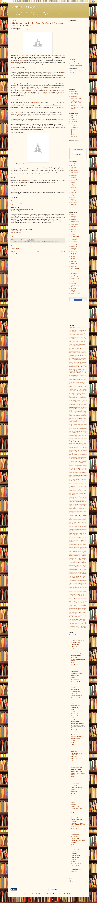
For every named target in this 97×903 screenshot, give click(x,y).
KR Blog (73, 742)
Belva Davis (84, 359)
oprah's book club (77, 527)
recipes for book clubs (82, 543)
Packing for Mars (75, 529)
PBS (77, 533)
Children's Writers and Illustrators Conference (77, 103)
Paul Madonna (73, 270)
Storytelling (81, 569)
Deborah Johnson (74, 224)
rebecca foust (75, 543)
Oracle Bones (84, 527)
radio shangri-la (83, 541)
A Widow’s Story (82, 333)
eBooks (70, 412)
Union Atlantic (84, 611)
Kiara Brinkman (74, 251)
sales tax (70, 552)
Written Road (74, 871)
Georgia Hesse (79, 434)
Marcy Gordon (31, 90)
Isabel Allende (82, 451)
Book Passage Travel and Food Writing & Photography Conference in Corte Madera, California (38, 73)
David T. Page (81, 401)
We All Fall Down (80, 615)
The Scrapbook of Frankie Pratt (79, 591)
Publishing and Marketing (76, 98)
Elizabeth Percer (77, 415)
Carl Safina (73, 197)
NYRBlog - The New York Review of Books (78, 774)
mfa (70, 507)
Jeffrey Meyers (72, 459)
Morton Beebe (73, 514)
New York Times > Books (76, 771)
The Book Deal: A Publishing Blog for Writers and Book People (78, 824)
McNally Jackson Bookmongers (77, 758)
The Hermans (73, 286)
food (70, 425)
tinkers (83, 601)
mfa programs (73, 507)
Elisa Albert (73, 229)
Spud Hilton (31, 59)
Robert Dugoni (79, 547)
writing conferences (82, 624)
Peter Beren (85, 533)
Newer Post (13, 251)
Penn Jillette (73, 177)
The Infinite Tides (76, 587)
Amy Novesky (73, 216)
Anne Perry (82, 348)
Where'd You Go (75, 619)
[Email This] (27, 240)
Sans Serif (73, 802)
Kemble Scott (73, 249)
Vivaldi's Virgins (76, 613)
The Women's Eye (72, 597)
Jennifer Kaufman (74, 243)
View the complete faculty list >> (19, 226)
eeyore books (79, 412)
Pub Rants (73, 789)
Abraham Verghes (72, 334)
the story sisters (77, 592)
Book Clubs (79, 366)
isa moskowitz (76, 451)
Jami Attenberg (74, 238)
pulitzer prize (77, 541)
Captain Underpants (77, 378)
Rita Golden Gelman (75, 273)
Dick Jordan (74, 125)
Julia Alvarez (79, 469)
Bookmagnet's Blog (75, 675)
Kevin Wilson (75, 477)
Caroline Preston (72, 382)
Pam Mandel (62, 55)
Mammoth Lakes (83, 496)
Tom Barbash (78, 602)
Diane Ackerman (72, 407)
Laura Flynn (73, 255)
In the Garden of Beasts (82, 448)
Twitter (85, 609)
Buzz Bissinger (83, 373)
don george (23, 241)
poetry (81, 537)
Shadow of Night (72, 561)
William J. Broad (81, 620)
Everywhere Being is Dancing (80, 420)
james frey (73, 454)
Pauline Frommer (28, 241)
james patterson (82, 454)
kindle (80, 479)
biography (83, 363)
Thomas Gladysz (75, 131)
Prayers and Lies (74, 538)
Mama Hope (78, 496)
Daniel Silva (81, 397)
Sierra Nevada (75, 565)
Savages (85, 556)
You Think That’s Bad (77, 627)
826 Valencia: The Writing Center (78, 640)
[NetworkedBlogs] (78, 298)
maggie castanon (83, 494)
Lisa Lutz (73, 256)
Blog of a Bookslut (75, 671)
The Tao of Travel (83, 592)
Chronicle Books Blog (75, 691)
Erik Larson (73, 180)
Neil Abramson (81, 518)
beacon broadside (83, 358)
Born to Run (84, 372)
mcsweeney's (81, 504)
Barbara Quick (75, 119)
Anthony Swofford (76, 349)
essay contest (71, 418)
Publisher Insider (80, 538)
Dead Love (73, 703)
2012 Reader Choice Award (80, 329)
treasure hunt (81, 608)
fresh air (73, 429)
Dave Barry (71, 398)
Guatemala (80, 440)
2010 (75, 329)
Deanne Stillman (79, 403)
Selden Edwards (72, 559)
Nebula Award (76, 518)
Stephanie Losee (74, 280)
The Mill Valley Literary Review (78, 840)
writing (82, 623)
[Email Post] (25, 239)
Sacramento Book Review (76, 798)
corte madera (80, 393)
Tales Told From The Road (76, 819)
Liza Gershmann (21, 60)
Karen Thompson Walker (77, 472)
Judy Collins (73, 469)
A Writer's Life (74, 646)
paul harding (75, 531)
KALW (76, 471)
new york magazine (77, 519)
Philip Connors (74, 168)
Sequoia (77, 559)
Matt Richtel (73, 265)
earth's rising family (83, 411)
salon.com (74, 552)
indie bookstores (84, 450)
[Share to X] (30, 240)
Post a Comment (15, 248)
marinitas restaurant (77, 500)
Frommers (80, 429)
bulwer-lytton (78, 373)
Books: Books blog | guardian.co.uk (75, 684)
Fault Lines (78, 422)
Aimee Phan (83, 337)
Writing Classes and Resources (77, 100)
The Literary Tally (75, 838)
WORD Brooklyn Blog (76, 869)
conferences (76, 391)
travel (78, 604)
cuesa (79, 396)
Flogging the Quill (75, 707)
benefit (70, 361)
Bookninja (73, 677)
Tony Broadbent (83, 602)
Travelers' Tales (76, 608)
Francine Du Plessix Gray (73, 428)
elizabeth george (83, 414)
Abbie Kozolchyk (15, 90)
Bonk (82, 365)
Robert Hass (84, 547)
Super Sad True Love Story (80, 570)
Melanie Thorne (75, 505)
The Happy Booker (75, 834)
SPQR (73, 568)
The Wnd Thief (83, 595)
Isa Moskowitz (74, 189)
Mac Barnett (78, 494)
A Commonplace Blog (75, 642)
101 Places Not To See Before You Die (76, 327)
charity (74, 383)
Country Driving (80, 394)
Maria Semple (79, 498)
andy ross (71, 347)
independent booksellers (73, 450)
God (84, 436)
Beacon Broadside (75, 665)
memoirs (79, 505)
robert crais (75, 547)
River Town (82, 545)
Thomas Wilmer (84, 598)
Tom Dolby (73, 290)
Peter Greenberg (81, 534)
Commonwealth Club (82, 390)
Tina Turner (79, 601)
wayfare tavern (71, 615)
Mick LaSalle (83, 511)
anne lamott (71, 348)
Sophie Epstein (74, 275)
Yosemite (70, 627)
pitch (79, 537)
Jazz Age (71, 458)
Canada (74, 376)
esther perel (79, 418)
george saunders (83, 432)
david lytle (71, 401)
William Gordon (75, 620)
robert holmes (71, 548)
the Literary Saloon (75, 836)
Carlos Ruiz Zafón (80, 379)
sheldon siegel (82, 561)
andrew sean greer (83, 345)
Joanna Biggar (75, 127)
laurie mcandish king (76, 483)
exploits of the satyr (73, 421)
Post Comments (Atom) (21, 253)
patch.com (71, 531)
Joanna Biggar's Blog (75, 738)
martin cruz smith (80, 501)
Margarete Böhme (72, 498)
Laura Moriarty (74, 187)
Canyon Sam (78, 376)
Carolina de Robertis (82, 380)
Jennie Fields (77, 459)
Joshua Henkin (75, 468)
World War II (77, 623)
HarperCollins (80, 443)
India (79, 450)
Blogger (70, 893)
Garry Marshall (72, 432)
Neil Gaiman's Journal (76, 769)
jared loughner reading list (76, 457)
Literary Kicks (74, 751)
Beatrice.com (73, 667)
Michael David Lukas (77, 508)
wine (76, 622)
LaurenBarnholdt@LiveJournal (78, 747)
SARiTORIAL (80, 556)
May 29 (77, 504)
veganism (76, 612)
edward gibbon (74, 412)
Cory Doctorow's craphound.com (78, 701)
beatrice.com (71, 359)
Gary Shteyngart (74, 202)
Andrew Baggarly (74, 163)
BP (75, 373)
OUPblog (73, 779)
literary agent (78, 489)
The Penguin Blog (75, 849)
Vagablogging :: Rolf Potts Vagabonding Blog (76, 864)
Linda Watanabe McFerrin (35, 102)
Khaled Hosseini (74, 175)
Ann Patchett (73, 190)
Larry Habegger (39, 89)
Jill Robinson (22, 90)
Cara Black (83, 378)
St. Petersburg (81, 568)
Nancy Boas (82, 516)
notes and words (77, 525)
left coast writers (74, 486)
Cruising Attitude (75, 396)
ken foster (73, 740)
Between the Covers (75, 669)
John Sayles (84, 465)
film (85, 423)
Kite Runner (71, 480)
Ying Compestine (83, 626)
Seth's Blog (73, 804)
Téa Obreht (76, 577)
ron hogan (74, 550)
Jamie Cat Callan (74, 239)
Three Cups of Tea (72, 599)
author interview (80, 354)
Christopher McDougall (82, 387)
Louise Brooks (78, 493)
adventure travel (76, 337)
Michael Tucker (83, 509)
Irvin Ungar (71, 451)
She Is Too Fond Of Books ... (77, 808)
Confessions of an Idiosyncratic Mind (77, 698)
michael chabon (80, 507)
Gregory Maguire (74, 184)
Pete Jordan (73, 271)
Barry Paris (71, 358)
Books (76, 371)
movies (82, 514)
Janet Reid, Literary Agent (77, 736)
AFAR (45, 92)
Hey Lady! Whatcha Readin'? (77, 723)
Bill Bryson (73, 165)
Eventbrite (83, 55)
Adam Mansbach (74, 185)
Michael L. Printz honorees (74, 509)
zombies (70, 629)
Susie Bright (71, 574)
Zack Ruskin (74, 136)
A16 (85, 333)
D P (73, 123)
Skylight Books (74, 810)
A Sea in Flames (76, 333)
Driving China (77, 411)
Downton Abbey (72, 411)
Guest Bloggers (74, 96)
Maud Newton (74, 756)
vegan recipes (71, 612)
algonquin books (82, 338)
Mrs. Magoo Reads (75, 763)
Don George (38, 57)
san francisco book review (76, 554)
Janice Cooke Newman (16, 112)
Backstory (73, 662)
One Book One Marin (80, 526)
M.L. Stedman (72, 494)
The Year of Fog (78, 597)
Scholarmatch (71, 558)
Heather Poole (75, 444)
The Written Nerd (75, 857)
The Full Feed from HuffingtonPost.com (75, 831)
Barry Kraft (84, 356)
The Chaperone (78, 581)
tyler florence (71, 611)
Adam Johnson (81, 335)
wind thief (73, 622)
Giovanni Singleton (72, 436)
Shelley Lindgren (76, 562)
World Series (71, 623)
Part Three (84, 530)
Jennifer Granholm (83, 459)
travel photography (83, 604)
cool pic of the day (75, 393)
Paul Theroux (84, 531)
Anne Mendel (76, 348)
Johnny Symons (81, 466)
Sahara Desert (84, 551)
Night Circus (75, 520)
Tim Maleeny (73, 288)
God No (72, 438)
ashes (75, 351)
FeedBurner (80, 157)
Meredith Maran (83, 505)
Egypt (83, 412)
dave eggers (76, 398)
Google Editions (83, 438)
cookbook (80, 391)
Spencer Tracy (81, 566)
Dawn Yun (73, 223)
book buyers (75, 366)
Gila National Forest (83, 435)
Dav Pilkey (85, 397)
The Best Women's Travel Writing (79, 580)
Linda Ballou (71, 487)
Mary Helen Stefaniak (77, 502)
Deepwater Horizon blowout (82, 404)
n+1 (72, 765)
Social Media (76, 566)
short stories (81, 563)
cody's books (75, 390)
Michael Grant (83, 508)
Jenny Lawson (82, 461)
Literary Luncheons (72, 490)
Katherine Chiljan (83, 473)
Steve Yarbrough (74, 281)
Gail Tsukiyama (83, 431)
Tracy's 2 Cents (74, 861)
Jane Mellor (74, 455)
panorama (84, 529)
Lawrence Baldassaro (79, 484)
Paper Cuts (73, 781)
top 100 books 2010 (73, 604)
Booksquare (73, 687)
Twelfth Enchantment (80, 609)
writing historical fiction (73, 626)
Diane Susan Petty (79, 407)
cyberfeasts (71, 397)
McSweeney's (74, 760)
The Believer (73, 821)
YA (79, 626)
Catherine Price (78, 382)
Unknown (74, 133)
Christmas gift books (73, 387)
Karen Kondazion (81, 471)
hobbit (85, 446)
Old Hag (73, 776)
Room (84, 550)
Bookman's (71, 371)
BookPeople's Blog (75, 679)
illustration (76, 447)
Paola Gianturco (72, 530)
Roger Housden (77, 548)
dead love (74, 403)
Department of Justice (82, 405)
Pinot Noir (71, 537)
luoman (62, 893)
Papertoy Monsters (79, 530)
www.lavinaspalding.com (25, 30)
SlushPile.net (74, 813)
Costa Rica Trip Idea (73, 394)
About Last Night (74, 651)
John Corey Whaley (75, 464)
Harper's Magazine (75, 721)
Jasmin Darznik (83, 457)
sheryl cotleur (81, 562)
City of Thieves (79, 389)
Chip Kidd (74, 386)
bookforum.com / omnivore (77, 673)
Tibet (84, 599)
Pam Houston (80, 529)
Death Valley (84, 403)
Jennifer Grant (71, 461)
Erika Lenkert (73, 231)
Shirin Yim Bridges (75, 563)
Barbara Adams (74, 217)
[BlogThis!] (29, 240)
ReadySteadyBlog (74, 796)
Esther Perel (73, 233)
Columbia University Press (76, 695)
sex (85, 559)
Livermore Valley (80, 490)
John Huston (75, 465)
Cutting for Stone (83, 396)
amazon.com (80, 340)
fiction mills (83, 422)
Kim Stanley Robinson (75, 479)
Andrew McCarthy (59, 84)
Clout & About (74, 693)
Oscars (70, 529)
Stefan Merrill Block (75, 276)
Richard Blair (71, 544)
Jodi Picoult (82, 462)
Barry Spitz (75, 358)
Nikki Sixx (80, 520)
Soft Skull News (74, 815)
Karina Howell (75, 129)
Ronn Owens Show (79, 550)
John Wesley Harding (73, 466)
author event (84, 352)
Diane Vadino (73, 226)
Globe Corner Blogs (75, 713)
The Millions (73, 842)
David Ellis (80, 400)
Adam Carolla (73, 167)
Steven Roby (73, 283)
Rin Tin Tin (78, 545)
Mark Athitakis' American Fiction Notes (76, 754)
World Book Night (83, 622)
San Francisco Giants (77, 555)
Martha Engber (74, 263)
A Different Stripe (75, 644)
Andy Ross (74, 117)
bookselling (75, 372)
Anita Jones (75, 347)
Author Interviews (74, 93)
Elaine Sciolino (77, 414)
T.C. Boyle (84, 574)
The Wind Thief (79, 594)
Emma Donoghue (74, 170)
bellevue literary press (78, 359)
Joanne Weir (78, 462)
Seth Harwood (82, 559)
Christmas (84, 386)
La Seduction (76, 480)
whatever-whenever (75, 867)
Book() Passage (23, 6)
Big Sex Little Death (81, 362)
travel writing (77, 606)
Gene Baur (73, 234)
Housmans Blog (74, 730)
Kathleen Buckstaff (72, 475)
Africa (80, 337)
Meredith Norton (74, 266)
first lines (85, 424)
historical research (81, 446)
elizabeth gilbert (72, 415)
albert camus (76, 338)
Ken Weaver (78, 476)
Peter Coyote (76, 534)
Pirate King (76, 537)
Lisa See (73, 489)
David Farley (41, 85)
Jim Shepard (73, 200)
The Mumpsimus (74, 844)
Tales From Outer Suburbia (74, 576)
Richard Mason (82, 544)
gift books (78, 435)
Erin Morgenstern (77, 417)
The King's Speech (82, 587)
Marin (83, 498)
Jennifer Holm (77, 461)
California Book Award (73, 375)
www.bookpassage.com (74, 61)
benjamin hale (80, 361)
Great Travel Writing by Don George (77, 716)
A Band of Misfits (74, 330)
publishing (77, 540)
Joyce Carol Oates (81, 468)
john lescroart (79, 465)
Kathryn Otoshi (78, 475)
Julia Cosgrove (58, 92)
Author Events (74, 91)
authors (76, 355)
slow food (71, 566)
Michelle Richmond (75, 268)
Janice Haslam (79, 455)
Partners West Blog (75, 783)
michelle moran (72, 511)
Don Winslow (76, 410)
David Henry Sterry (75, 221)
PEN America (74, 785)
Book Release (78, 369)
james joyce (77, 454)
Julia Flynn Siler (74, 246)
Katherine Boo (76, 473)
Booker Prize (84, 369)
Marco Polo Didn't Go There (80, 497)
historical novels (75, 446)
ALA (73, 338)
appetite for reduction (82, 349)
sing (82, 565)
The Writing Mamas (75, 855)
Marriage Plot (83, 500)
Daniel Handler (75, 397)
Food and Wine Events (75, 94)
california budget (80, 375)
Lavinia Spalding (72, 484)
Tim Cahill (19, 87)
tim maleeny (74, 601)
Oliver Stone (82, 525)
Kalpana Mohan (72, 471)
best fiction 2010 (72, 362)
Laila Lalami (82, 480)
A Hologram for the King (78, 331)
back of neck (84, 355)
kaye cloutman (83, 475)
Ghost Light (74, 435)
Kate (82, 472)
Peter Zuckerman (78, 536)
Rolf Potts (82, 548)
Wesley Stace (77, 616)
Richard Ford (76, 544)
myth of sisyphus (72, 516)
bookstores (79, 372)
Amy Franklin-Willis (81, 341)
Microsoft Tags (71, 512)
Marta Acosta (73, 261)
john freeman (82, 464)
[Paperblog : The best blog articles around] (53, 890)
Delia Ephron (71, 405)
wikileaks (80, 619)
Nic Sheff (72, 199)
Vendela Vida (73, 204)
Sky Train (84, 565)
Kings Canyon (84, 479)
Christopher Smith (72, 389)
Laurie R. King (74, 179)
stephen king (74, 569)
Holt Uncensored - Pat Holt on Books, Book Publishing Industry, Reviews (78, 726)
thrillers (82, 599)
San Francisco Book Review (77, 800)
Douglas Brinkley (83, 410)
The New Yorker (74, 847)
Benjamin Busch (74, 361)
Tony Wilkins (73, 291)
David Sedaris (76, 401)
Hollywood (71, 447)
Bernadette (84, 361)
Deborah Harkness (72, 404)
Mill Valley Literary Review (79, 512)
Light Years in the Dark (82, 486)
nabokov (78, 516)
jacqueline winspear (76, 453)
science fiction (77, 558)
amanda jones (75, 340)
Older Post (63, 251)
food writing (71, 427)
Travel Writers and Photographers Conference (50, 241)
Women (78, 622)
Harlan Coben (75, 443)
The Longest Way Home (81, 588)
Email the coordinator (16, 232)
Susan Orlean (38, 241)
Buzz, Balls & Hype (75, 689)
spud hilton (34, 241)
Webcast (85, 615)
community (71, 392)
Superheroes (71, 572)
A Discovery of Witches (82, 330)
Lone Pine (78, 491)
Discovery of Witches (81, 408)
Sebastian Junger (83, 558)
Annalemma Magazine (76, 655)
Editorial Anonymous (75, 705)
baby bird (79, 355)
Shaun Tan (77, 561)
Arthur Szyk (71, 351)
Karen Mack (73, 248)
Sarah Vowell (73, 206)
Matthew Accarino (72, 504)
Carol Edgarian (75, 380)
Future (72, 431)
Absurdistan (77, 334)
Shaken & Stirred (75, 806)
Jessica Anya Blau (74, 244)
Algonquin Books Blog (76, 653)
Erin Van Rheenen (83, 416)
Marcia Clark (71, 497)
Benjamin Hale (74, 174)
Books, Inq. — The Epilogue (77, 681)
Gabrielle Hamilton (77, 431)
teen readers (81, 577)
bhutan (76, 362)
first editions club (80, 424)
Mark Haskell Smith (75, 260)
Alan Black (73, 214)
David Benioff (81, 398)
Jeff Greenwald (49, 90)
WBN (76, 615)
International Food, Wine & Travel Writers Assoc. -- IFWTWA (77, 733)
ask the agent (78, 351)
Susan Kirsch (79, 573)
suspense (75, 574)
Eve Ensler (84, 418)
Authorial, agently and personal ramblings (78, 660)
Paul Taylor (80, 531)
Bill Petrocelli (79, 363)
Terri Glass (74, 579)
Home (38, 251)
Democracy (76, 405)
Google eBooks (77, 438)
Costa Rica (84, 393)
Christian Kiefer (80, 386)
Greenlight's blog (74, 719)
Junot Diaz (84, 469)
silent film (79, 565)
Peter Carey (71, 534)
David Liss (73, 182)
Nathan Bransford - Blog (76, 767)
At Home (82, 351)
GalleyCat (73, 711)
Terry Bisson (78, 579)
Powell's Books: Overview (76, 787)
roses (85, 550)
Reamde (70, 543)
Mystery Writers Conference (76, 105)
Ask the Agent (74, 657)
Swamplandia (79, 575)
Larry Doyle (73, 253)
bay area (78, 358)
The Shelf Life (74, 853)
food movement (83, 425)
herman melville (80, 444)
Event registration (74, 55)
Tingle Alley (73, 859)
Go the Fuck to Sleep (79, 436)
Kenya (83, 476)
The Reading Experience (76, 851)
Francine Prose (74, 192)
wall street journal (83, 613)
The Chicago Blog (75, 826)
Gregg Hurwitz (75, 440)
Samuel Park (79, 552)
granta (70, 440)
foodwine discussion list (82, 427)
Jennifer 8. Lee (74, 241)
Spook (85, 566)
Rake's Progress (74, 793)
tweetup (75, 609)
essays (76, 418)
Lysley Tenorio (83, 493)
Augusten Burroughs (76, 352)
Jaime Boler (82, 453)
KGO (79, 477)
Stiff (78, 569)
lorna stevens (83, 491)
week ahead (71, 616)
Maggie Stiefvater (72, 496)
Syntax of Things (74, 817)
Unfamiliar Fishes (77, 611)
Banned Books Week (73, 356)
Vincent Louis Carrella (75, 293)
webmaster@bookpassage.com (75, 65)
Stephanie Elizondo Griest (76, 278)
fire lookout (71, 424)
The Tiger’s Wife (72, 594)
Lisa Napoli (73, 258)
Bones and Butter (78, 365)
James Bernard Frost (75, 236)
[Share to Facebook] (32, 240)
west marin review (83, 616)
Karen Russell (73, 195)
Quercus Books (74, 791)
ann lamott (79, 347)
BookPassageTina (75, 121)
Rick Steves (74, 545)
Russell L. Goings (72, 551)
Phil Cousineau (44, 87)
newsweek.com (84, 519)
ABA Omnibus (74, 649)
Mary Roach (73, 194)
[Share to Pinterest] (33, 240)
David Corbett (73, 219)
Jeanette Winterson (76, 458)
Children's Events (79, 383)
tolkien (74, 602)
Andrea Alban (75, 115)
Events (71, 420)
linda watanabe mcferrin (80, 487)
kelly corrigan (72, 476)
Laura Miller (75, 482)
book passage (75, 368)
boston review (71, 373)
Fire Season (75, 424)
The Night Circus (75, 590)
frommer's (77, 429)
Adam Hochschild (75, 335)
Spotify (70, 568)
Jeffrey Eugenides (74, 172)
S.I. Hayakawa (78, 551)
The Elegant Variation (75, 828)
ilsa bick (79, 447)
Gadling (72, 709)
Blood (73, 365)
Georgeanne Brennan (73, 434)
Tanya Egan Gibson (75, 285)
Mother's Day (78, 514)
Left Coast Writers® (75, 749)
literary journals (83, 489)
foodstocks (76, 427)
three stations (78, 599)
